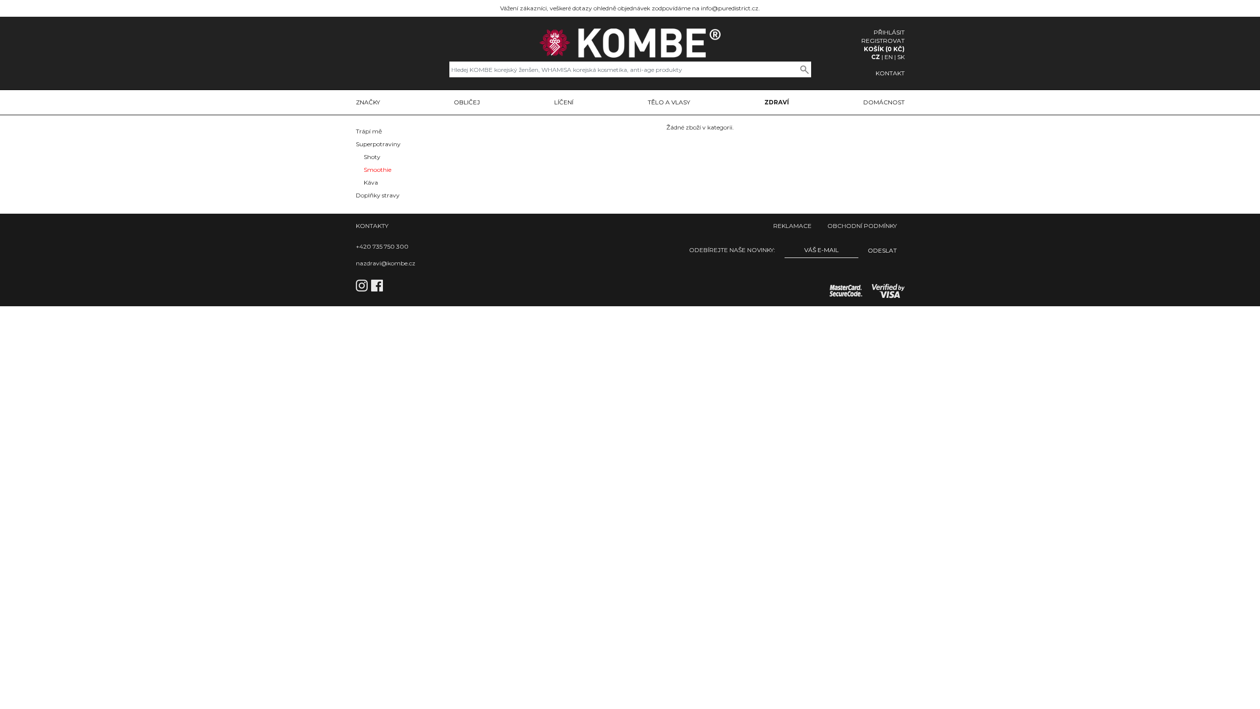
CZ (875, 57)
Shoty (372, 157)
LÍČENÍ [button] (563, 102)
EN (888, 57)
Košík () (884, 49)
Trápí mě (369, 131)
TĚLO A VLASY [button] (669, 102)
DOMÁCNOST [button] (884, 102)
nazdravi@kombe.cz (385, 263)
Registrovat (883, 40)
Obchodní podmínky (862, 225)
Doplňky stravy (378, 195)
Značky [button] (368, 102)
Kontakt (890, 73)
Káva (371, 182)
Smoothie (377, 169)
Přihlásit (889, 32)
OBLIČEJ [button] (467, 102)
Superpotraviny (378, 144)
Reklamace (792, 225)
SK (901, 57)
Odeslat (882, 250)
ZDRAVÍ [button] (776, 102)
